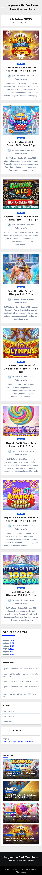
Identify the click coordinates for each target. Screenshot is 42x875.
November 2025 (8, 716)
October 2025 (7, 722)
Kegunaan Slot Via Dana (22, 5)
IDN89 (11, 640)
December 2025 (8, 711)
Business (21, 64)
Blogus (31, 869)
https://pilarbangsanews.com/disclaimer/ (17, 742)
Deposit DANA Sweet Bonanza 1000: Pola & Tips (20, 681)
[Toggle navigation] (2, 7)
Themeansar (20, 872)
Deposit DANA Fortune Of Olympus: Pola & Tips (20, 669)
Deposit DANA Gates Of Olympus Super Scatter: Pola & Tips (21, 369)
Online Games (11, 770)
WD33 (11, 649)
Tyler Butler (15, 76)
